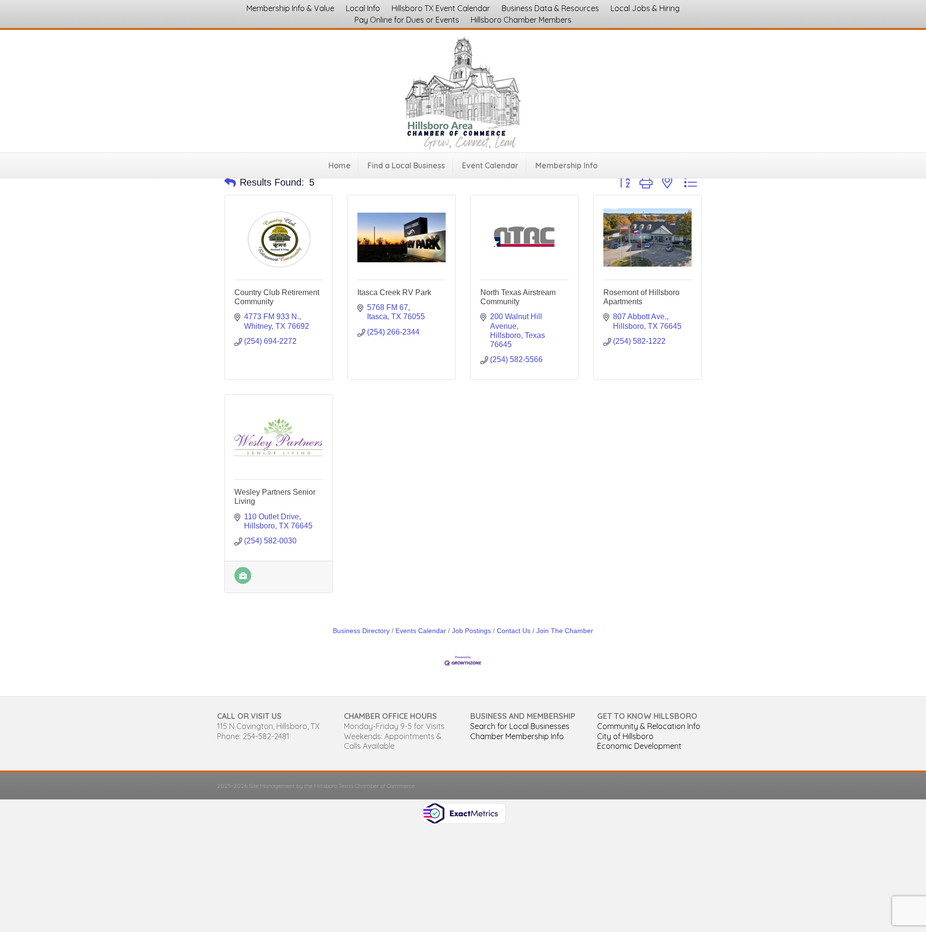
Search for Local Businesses (520, 726)
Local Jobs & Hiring (645, 8)
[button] (230, 182)
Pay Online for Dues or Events (406, 20)
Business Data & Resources (550, 8)
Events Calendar (420, 631)
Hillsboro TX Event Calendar (441, 8)
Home (339, 165)
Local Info (363, 8)
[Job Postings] (242, 581)
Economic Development (639, 746)
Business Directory (361, 631)
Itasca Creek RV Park (394, 292)
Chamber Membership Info (517, 736)
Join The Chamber (564, 631)
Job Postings (471, 631)
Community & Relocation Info (648, 726)
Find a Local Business (406, 165)
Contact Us (514, 631)
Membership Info (566, 165)
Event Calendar (490, 165)
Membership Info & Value (290, 8)
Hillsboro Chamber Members (521, 20)
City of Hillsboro (625, 736)
